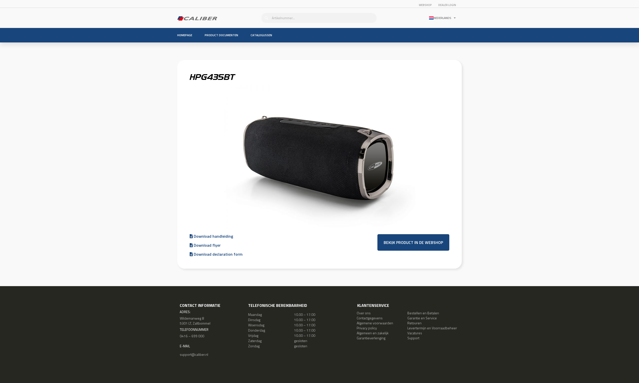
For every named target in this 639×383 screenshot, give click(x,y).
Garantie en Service (422, 318)
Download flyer (207, 245)
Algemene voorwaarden (375, 323)
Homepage (184, 35)
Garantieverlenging (371, 338)
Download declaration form (218, 254)
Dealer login (447, 5)
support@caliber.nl (194, 354)
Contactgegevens (370, 318)
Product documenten (221, 35)
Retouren (414, 323)
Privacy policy (367, 328)
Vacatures (414, 333)
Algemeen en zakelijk (373, 333)
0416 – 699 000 (192, 336)
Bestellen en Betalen (423, 313)
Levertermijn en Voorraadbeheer (432, 328)
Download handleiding (213, 236)
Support (413, 338)
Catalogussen (261, 35)
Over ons (364, 313)
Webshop (425, 5)
